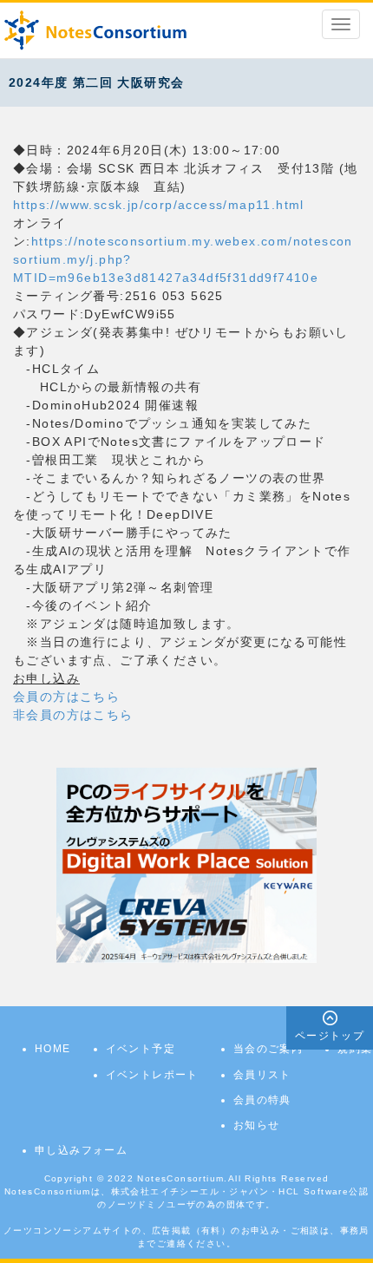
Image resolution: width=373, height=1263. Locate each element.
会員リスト (262, 1075)
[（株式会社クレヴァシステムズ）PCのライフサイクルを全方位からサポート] (186, 865)
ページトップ (329, 1036)
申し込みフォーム (81, 1150)
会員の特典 (262, 1100)
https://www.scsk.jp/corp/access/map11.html (158, 205)
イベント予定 (140, 1049)
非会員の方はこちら (73, 715)
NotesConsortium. (182, 1178)
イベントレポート (152, 1075)
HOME (53, 1049)
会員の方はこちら (66, 696)
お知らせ (256, 1125)
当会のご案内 (268, 1049)
